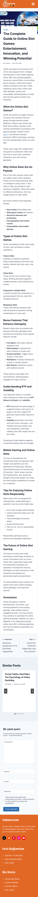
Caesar (7, 63)
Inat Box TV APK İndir (14, 856)
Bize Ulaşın (9, 863)
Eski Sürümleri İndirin (13, 859)
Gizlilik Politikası (11, 882)
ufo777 (6, 134)
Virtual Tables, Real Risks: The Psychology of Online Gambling (17, 677)
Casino (5, 29)
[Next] (32, 691)
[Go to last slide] (5, 691)
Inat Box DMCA (11, 886)
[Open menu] (33, 4)
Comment (8, 742)
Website (7, 791)
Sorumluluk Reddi (12, 879)
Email (7, 781)
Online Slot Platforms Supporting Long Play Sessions (29, 645)
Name (7, 771)
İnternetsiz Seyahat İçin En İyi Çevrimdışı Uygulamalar (9, 645)
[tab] (15, 713)
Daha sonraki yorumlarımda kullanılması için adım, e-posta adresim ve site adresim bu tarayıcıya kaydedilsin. (19, 800)
